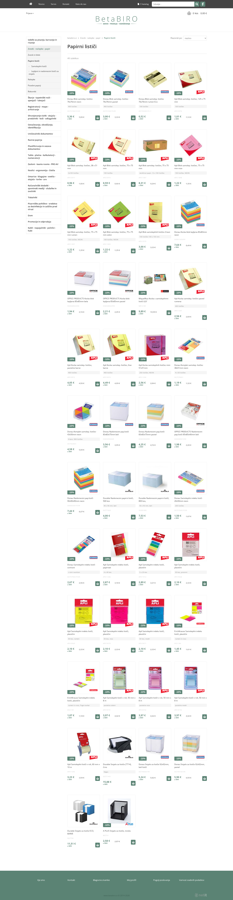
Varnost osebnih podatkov (191, 880)
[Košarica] (196, 13)
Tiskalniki (32, 197)
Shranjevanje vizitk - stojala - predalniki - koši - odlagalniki (42, 117)
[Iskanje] (196, 4)
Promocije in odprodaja (39, 221)
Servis (53, 4)
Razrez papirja (35, 139)
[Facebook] (202, 4)
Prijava (30, 13)
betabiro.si (72, 38)
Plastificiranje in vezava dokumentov (39, 147)
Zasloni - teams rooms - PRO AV (43, 164)
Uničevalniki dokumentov (40, 133)
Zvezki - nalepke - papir (39, 48)
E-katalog (144, 4)
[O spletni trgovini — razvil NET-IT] (201, 895)
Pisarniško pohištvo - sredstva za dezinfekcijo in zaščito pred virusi (42, 206)
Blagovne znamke (101, 880)
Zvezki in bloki (34, 55)
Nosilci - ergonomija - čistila (41, 170)
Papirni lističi (33, 61)
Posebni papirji (34, 85)
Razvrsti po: (176, 38)
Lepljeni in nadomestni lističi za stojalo (44, 72)
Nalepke (31, 79)
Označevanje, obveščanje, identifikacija (40, 126)
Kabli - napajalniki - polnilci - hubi (42, 229)
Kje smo (41, 880)
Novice (42, 4)
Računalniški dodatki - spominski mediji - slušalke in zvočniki (42, 188)
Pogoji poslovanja (161, 880)
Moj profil (131, 880)
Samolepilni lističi (39, 66)
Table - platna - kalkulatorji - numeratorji (42, 156)
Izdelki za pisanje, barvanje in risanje (42, 41)
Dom (30, 215)
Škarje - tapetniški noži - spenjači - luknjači (39, 99)
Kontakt (66, 4)
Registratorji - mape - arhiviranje (38, 108)
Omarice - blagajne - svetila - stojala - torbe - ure (42, 178)
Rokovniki (32, 91)
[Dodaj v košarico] (97, 117)
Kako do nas (81, 4)
